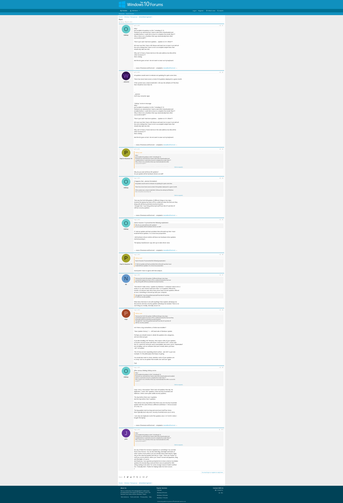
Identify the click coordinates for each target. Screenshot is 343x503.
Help (150, 497)
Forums (124, 10)
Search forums (130, 13)
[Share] (220, 26)
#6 (222, 254)
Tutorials (159, 490)
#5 (222, 219)
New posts (122, 13)
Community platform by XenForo (171, 501)
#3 (222, 149)
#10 (222, 429)
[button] (139, 10)
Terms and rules (134, 497)
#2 (222, 72)
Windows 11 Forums (162, 498)
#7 (222, 275)
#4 (222, 178)
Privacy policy (144, 497)
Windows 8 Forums (162, 492)
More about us (125, 497)
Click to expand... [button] (178, 167)
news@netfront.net (169, 68)
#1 (222, 25)
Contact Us (220, 490)
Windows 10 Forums (162, 495)
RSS (222, 493)
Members (135, 10)
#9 (222, 367)
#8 (222, 310)
